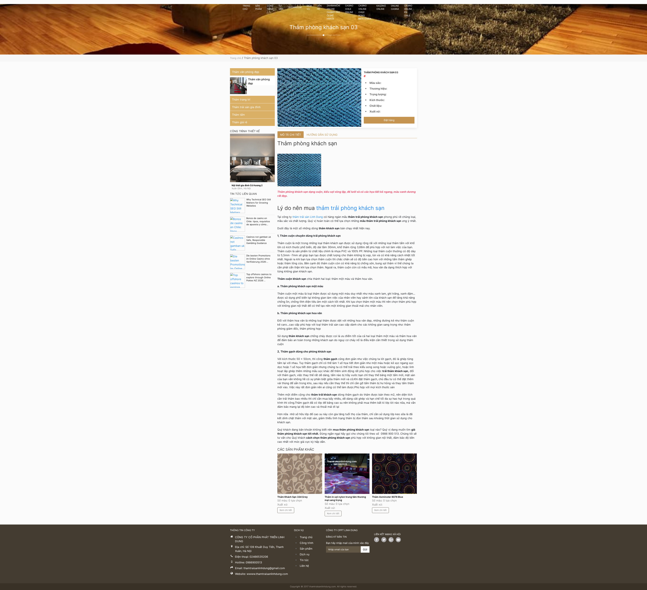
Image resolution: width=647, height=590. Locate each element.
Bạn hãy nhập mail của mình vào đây (347, 543)
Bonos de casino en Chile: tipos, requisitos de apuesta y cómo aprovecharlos (258, 221)
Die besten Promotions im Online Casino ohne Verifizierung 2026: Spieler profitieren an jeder (258, 258)
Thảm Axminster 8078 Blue (387, 496)
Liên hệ (319, 7)
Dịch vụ (309, 7)
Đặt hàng (389, 120)
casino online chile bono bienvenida (364, 12)
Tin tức (304, 560)
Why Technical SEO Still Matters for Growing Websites (258, 202)
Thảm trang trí (241, 99)
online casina (395, 7)
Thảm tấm (238, 114)
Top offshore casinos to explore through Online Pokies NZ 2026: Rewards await (258, 277)
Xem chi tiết (252, 161)
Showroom (295, 7)
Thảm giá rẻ (239, 122)
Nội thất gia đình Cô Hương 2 (247, 185)
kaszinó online (381, 7)
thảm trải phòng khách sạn (350, 208)
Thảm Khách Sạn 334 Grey (292, 496)
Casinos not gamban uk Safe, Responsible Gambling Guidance (258, 239)
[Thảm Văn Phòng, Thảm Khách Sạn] (232, 12)
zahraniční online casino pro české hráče (333, 12)
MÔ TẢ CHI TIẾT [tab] (290, 134)
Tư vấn (281, 7)
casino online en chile (408, 10)
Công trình (270, 7)
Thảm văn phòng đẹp (245, 72)
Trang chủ (246, 7)
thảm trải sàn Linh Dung (308, 216)
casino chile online (349, 8)
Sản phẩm (258, 7)
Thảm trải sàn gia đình (246, 107)
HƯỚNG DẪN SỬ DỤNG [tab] (322, 134)
